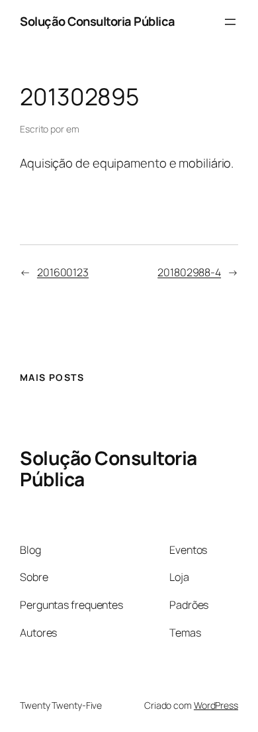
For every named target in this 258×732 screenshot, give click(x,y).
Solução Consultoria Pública (97, 21)
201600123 (63, 272)
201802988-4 (189, 272)
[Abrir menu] (230, 22)
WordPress (216, 705)
